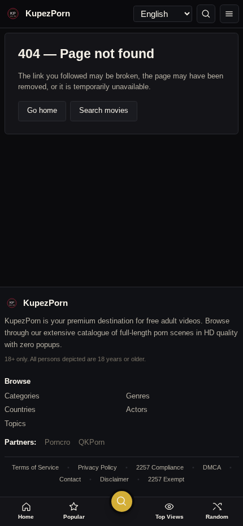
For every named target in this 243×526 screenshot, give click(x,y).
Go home (42, 110)
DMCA (212, 467)
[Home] (229, 14)
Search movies (103, 110)
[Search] (206, 14)
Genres (138, 396)
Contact (70, 479)
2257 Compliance (160, 467)
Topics (15, 423)
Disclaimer (114, 479)
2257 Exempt (166, 479)
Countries (20, 409)
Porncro (57, 442)
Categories (22, 396)
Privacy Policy (97, 467)
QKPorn (92, 442)
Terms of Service (35, 467)
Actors (136, 409)
